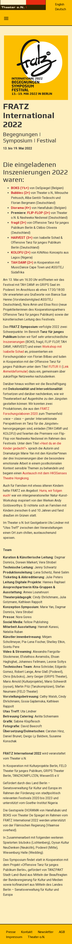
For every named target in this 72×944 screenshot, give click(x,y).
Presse (11, 932)
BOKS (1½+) (20, 188)
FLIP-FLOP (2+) (38, 213)
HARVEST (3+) (21, 238)
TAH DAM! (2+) (22, 262)
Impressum (14, 937)
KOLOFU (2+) (20, 252)
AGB (62, 932)
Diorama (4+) (21, 208)
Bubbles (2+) (20, 193)
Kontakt (26, 932)
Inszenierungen (14, 342)
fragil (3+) (18, 223)
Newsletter (45, 932)
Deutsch (60, 9)
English (59, 4)
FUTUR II (55, 367)
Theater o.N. (36, 937)
